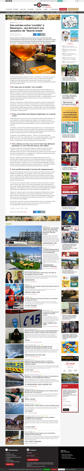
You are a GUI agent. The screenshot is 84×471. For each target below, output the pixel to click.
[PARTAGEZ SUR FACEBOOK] (34, 34)
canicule (26, 441)
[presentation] (52, 72)
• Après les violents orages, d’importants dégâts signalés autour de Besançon (69, 50)
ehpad (29, 305)
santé (50, 384)
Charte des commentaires (12, 455)
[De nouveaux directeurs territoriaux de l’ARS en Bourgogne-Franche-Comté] (14, 275)
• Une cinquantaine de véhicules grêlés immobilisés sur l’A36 (69, 47)
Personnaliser (61, 469)
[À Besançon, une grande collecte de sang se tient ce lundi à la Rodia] (14, 289)
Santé (16, 22)
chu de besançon (46, 266)
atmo (26, 411)
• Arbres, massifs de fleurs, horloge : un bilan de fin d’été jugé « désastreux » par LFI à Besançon (69, 58)
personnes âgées (33, 305)
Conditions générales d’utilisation (13, 461)
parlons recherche (45, 384)
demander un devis (32, 459)
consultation (31, 441)
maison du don (32, 399)
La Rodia (38, 292)
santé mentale (27, 340)
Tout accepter (47, 469)
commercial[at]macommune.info (33, 456)
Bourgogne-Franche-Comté (30, 271)
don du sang (33, 292)
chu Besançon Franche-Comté (48, 243)
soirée (22, 208)
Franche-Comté (46, 310)
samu (28, 369)
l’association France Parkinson (32, 384)
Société (20, 22)
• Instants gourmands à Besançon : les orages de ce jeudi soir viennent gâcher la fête (69, 54)
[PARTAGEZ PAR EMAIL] (42, 34)
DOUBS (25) (27, 297)
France (26, 431)
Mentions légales (10, 460)
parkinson (39, 384)
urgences (44, 324)
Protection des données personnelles (14, 457)
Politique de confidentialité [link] (70, 469)
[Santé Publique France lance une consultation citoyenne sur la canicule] (14, 436)
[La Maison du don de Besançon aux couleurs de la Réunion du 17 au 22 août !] (14, 393)
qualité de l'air (30, 411)
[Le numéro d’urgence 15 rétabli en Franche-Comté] (23, 315)
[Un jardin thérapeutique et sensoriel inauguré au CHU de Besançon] (23, 252)
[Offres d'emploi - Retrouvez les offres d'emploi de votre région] (70, 105)
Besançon (12, 22)
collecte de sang (27, 292)
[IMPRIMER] (44, 34)
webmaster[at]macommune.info (33, 467)
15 (25, 369)
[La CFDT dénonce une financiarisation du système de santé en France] (14, 301)
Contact (8, 452)
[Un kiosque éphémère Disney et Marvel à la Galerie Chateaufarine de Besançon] (70, 160)
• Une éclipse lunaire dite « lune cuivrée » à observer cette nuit (69, 62)
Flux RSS (8, 458)
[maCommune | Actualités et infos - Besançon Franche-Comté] (42, 5)
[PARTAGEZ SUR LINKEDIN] (39, 34)
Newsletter (10, 464)
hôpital (55, 243)
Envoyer (66, 409)
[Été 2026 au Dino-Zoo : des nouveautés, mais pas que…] (70, 200)
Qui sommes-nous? (10, 454)
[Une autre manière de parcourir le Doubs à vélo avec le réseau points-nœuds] (70, 263)
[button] (75, 1)
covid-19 (17, 208)
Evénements (36, 374)
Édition (43, 6)
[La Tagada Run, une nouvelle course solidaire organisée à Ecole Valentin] (14, 420)
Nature (38, 345)
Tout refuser (54, 469)
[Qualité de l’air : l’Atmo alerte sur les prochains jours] (14, 408)
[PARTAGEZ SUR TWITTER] (37, 34)
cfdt (25, 305)
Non (65, 399)
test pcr (26, 208)
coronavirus (13, 208)
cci (25, 384)
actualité (31, 374)
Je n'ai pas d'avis (67, 401)
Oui (65, 398)
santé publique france (37, 441)
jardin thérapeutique (53, 266)
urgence (31, 369)
